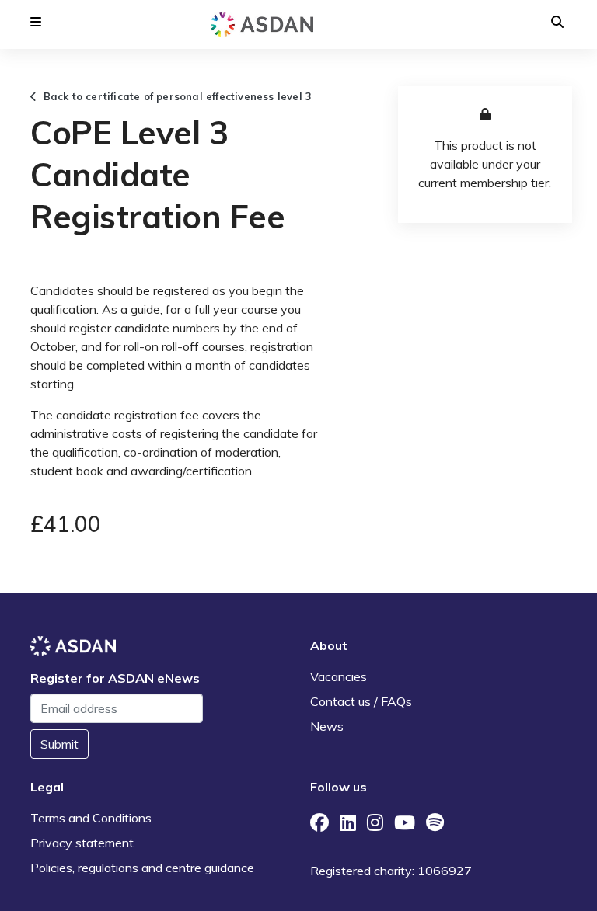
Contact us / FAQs (361, 701)
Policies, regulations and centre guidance (142, 867)
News (327, 726)
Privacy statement (82, 842)
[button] (35, 22)
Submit (59, 744)
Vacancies (338, 676)
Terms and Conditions (91, 818)
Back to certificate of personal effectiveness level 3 (174, 96)
